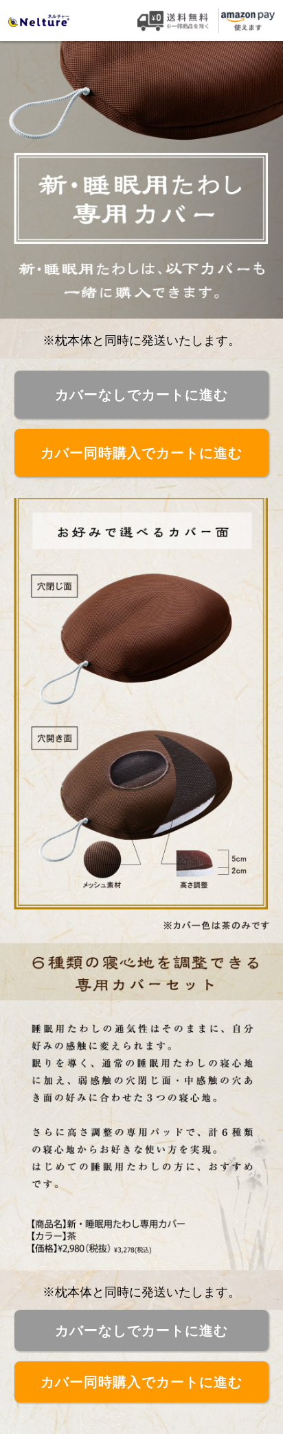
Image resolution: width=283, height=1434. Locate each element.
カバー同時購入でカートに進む (141, 452)
